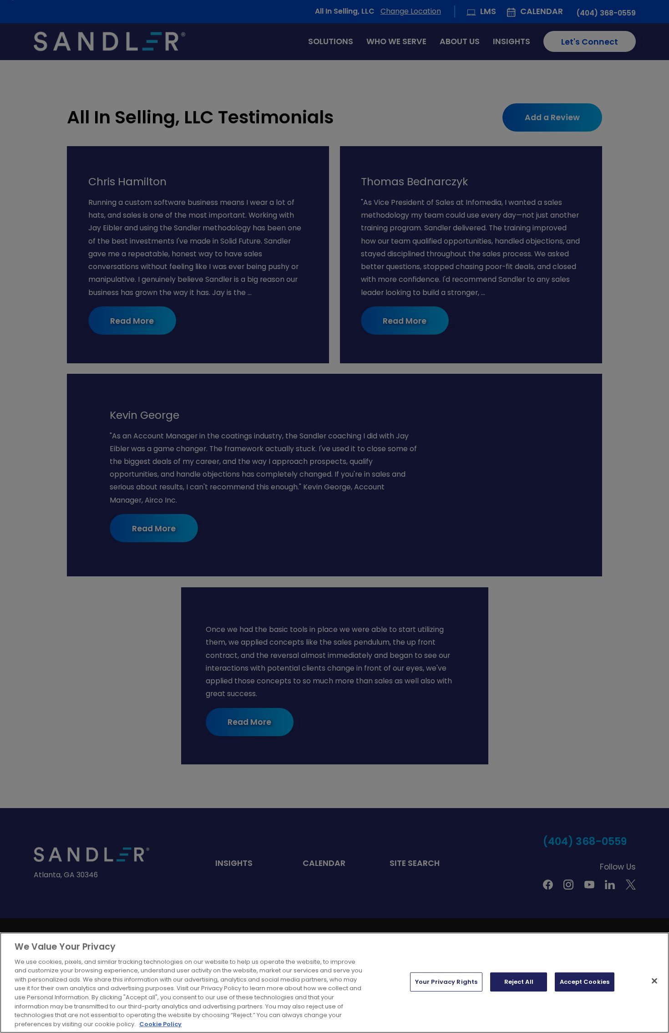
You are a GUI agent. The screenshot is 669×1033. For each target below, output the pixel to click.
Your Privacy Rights (446, 981)
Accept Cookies (584, 981)
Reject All (518, 981)
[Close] (654, 981)
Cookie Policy (160, 1023)
